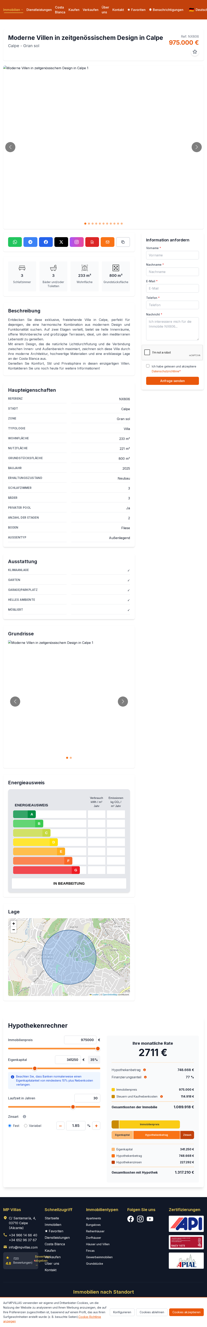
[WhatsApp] (15, 242)
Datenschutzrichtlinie (165, 371)
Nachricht (154, 314)
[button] (14, 924)
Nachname (155, 264)
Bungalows (93, 1224)
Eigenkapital (17, 1060)
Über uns (105, 9)
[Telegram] (30, 242)
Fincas (90, 1250)
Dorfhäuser (93, 1237)
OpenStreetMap (109, 994)
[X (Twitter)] (61, 242)
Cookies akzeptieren (186, 1312)
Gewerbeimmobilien (99, 1257)
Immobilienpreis (20, 1040)
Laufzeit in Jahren (21, 1098)
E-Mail (152, 281)
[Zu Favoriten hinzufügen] (195, 52)
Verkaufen (90, 10)
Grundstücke (94, 1263)
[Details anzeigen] (161, 1096)
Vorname (153, 248)
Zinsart (13, 1117)
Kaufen (74, 10)
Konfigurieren (122, 1312)
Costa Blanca (60, 9)
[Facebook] (46, 242)
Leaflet (95, 994)
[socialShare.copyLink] (123, 242)
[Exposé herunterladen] (92, 242)
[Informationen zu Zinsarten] (24, 1116)
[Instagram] (76, 242)
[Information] (144, 1069)
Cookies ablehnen (152, 1312)
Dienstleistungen (39, 10)
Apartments (93, 1218)
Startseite (52, 1218)
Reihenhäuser (95, 1231)
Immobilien (53, 1225)
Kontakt (118, 10)
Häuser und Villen (98, 1244)
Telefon (153, 297)
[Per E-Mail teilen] (107, 242)
